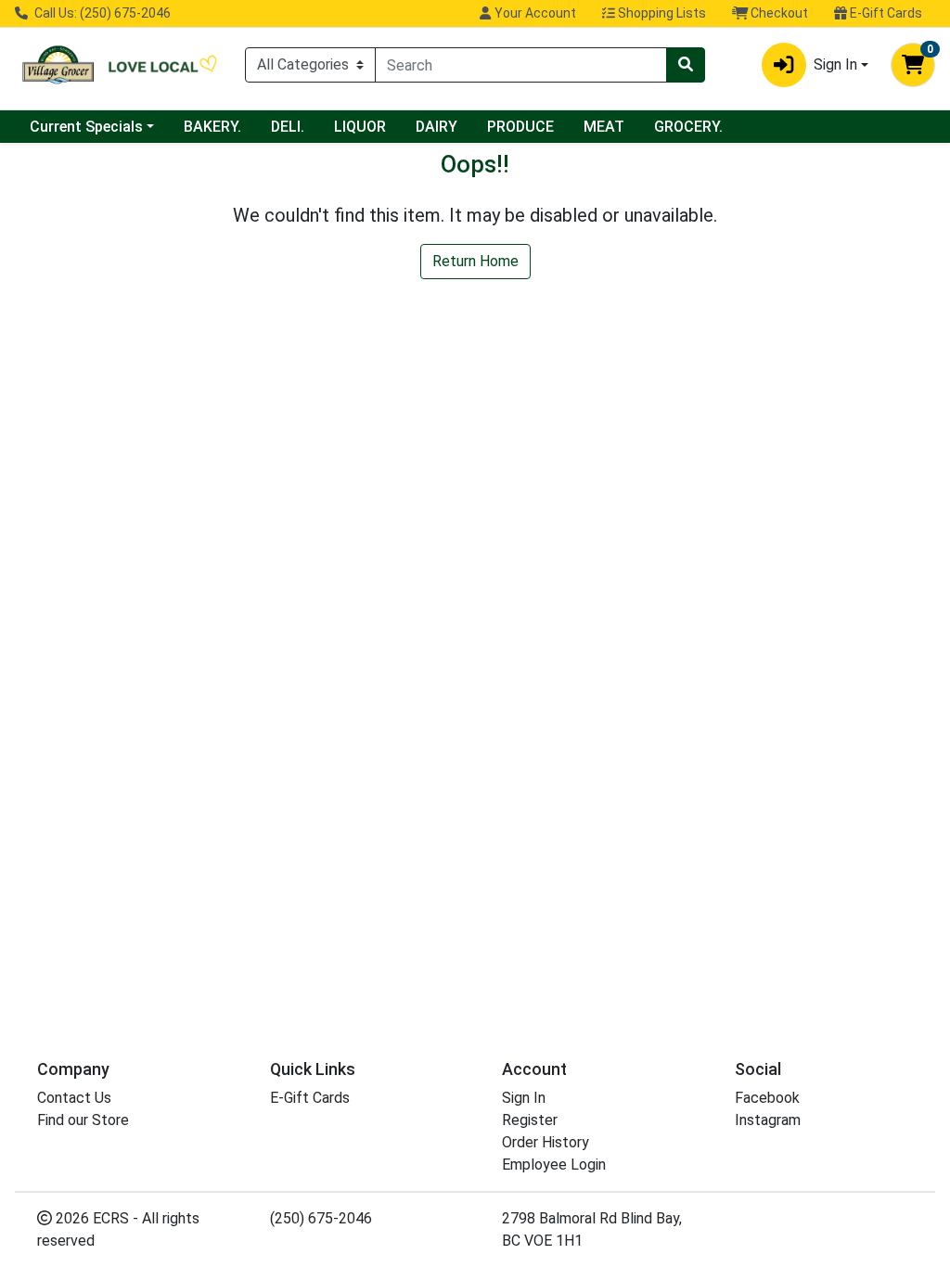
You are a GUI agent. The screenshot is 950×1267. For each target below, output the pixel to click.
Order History (545, 1142)
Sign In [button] (835, 64)
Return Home (475, 261)
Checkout (778, 13)
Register (530, 1120)
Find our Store (83, 1120)
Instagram (768, 1120)
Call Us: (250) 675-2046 (101, 13)
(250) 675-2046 (321, 1218)
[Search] (685, 65)
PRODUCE (520, 126)
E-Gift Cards (884, 13)
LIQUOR (360, 126)
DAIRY (436, 126)
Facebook (767, 1098)
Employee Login (554, 1164)
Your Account (534, 13)
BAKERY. (212, 126)
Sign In (524, 1098)
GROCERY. (688, 126)
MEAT (604, 126)
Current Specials (86, 126)
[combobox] (521, 65)
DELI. (287, 126)
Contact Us (74, 1098)
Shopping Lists (660, 13)
